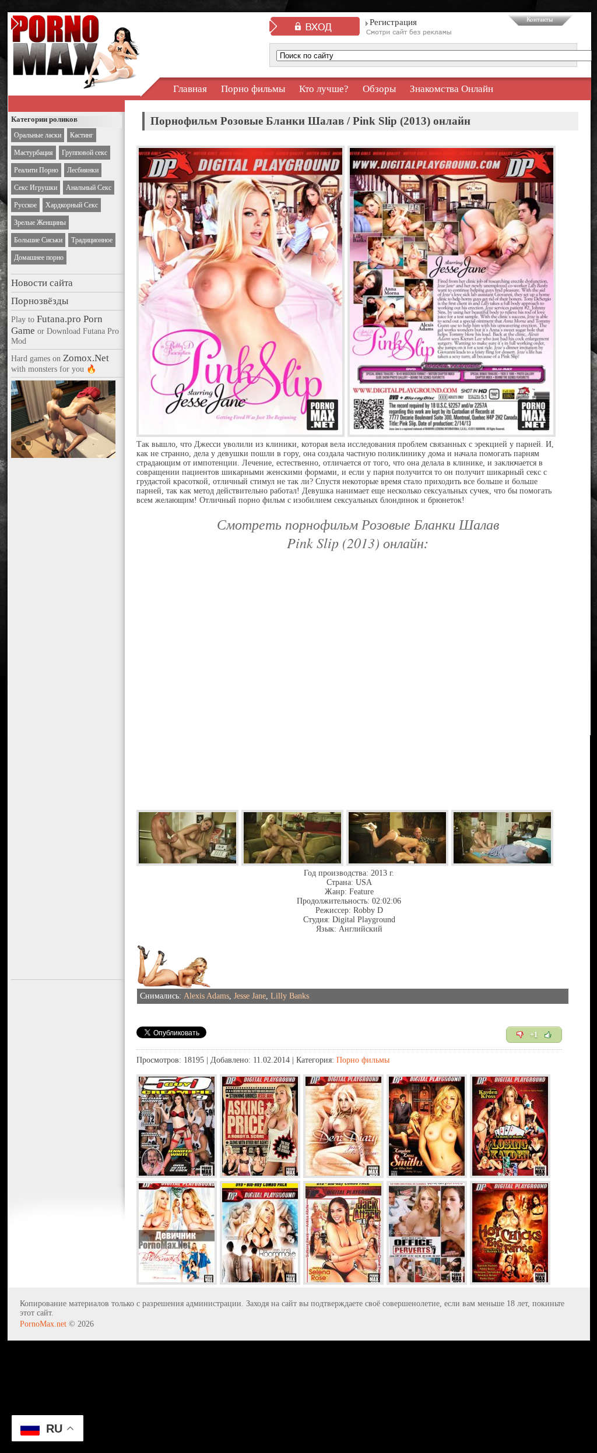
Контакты (539, 19)
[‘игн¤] (520, 1034)
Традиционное (92, 240)
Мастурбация (33, 153)
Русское (25, 205)
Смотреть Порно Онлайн (75, 78)
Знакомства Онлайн (451, 88)
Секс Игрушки (35, 188)
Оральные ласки (37, 135)
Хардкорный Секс (71, 205)
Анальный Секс (88, 188)
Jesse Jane (250, 996)
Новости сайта (42, 282)
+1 (534, 1035)
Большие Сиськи (38, 240)
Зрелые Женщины (40, 222)
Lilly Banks (290, 996)
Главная (190, 88)
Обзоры (379, 88)
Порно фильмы (253, 88)
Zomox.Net (86, 358)
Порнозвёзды (39, 300)
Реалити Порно (36, 170)
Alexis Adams (206, 996)
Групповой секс (84, 153)
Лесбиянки (83, 170)
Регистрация (393, 22)
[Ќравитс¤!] (548, 1034)
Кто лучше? (324, 88)
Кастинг (81, 135)
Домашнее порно (39, 257)
